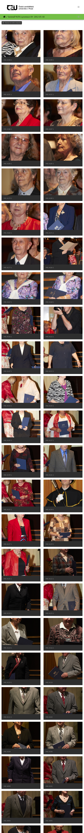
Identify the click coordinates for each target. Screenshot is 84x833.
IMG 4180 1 (50, 198)
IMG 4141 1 (50, 475)
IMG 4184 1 (8, 164)
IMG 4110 (49, 682)
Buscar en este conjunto (13, 23)
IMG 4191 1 (8, 94)
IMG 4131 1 (8, 579)
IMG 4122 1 (50, 579)
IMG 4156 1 (8, 337)
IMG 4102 (49, 717)
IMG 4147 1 (8, 371)
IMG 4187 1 (50, 129)
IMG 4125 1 (50, 613)
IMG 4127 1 (8, 544)
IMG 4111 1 (8, 717)
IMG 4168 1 (50, 302)
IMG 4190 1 (50, 60)
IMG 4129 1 (50, 544)
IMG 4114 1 (8, 648)
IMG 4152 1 (50, 371)
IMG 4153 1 (8, 406)
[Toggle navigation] (78, 7)
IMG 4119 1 (8, 682)
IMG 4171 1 (50, 233)
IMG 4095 (49, 821)
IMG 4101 (49, 786)
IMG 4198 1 (8, 60)
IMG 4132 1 (8, 509)
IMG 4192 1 (50, 94)
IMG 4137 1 (50, 440)
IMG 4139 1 (8, 475)
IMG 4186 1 (8, 129)
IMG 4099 (7, 786)
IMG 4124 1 (8, 613)
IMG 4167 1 (8, 302)
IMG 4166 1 (50, 268)
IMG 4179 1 (8, 198)
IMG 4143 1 (50, 406)
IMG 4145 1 (8, 440)
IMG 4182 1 (8, 233)
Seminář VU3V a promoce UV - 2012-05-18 (26, 16)
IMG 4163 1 (50, 337)
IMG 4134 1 (50, 509)
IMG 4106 (49, 752)
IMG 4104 (7, 752)
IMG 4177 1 (8, 268)
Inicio (4, 16)
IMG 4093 (7, 821)
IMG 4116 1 (50, 648)
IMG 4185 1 (50, 164)
